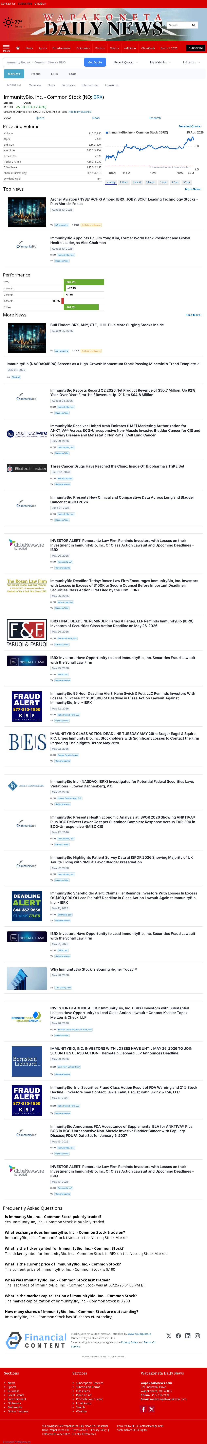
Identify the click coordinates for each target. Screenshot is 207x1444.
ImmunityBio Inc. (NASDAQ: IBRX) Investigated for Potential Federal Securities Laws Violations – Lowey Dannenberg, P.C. (122, 783)
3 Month (150, 182)
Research (155, 118)
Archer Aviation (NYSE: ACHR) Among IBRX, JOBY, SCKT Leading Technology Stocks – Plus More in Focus (124, 201)
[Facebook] (178, 1340)
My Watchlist (158, 62)
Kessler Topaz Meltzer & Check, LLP (75, 1029)
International (90, 85)
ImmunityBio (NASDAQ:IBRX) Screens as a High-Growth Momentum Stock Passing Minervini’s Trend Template (103, 364)
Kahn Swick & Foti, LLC (68, 715)
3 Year (175, 182)
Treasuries (111, 85)
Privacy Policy (129, 1342)
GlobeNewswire (62, 484)
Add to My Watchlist (80, 112)
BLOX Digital (140, 1429)
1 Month (137, 182)
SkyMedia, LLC (65, 915)
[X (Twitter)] (169, 1340)
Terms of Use (80, 1429)
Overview (35, 85)
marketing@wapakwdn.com (168, 1399)
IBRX (97, 97)
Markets (14, 74)
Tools (72, 74)
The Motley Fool (63, 988)
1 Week (124, 182)
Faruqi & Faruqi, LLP (67, 638)
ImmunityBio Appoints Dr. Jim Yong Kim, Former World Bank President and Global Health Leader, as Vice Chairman (120, 240)
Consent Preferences (17, 1442)
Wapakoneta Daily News (77, 1425)
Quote (40, 118)
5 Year (186, 182)
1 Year (163, 182)
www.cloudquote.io (139, 1334)
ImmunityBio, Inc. (66, 255)
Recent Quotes (124, 62)
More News (192, 189)
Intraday (111, 182)
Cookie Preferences (84, 1434)
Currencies (68, 85)
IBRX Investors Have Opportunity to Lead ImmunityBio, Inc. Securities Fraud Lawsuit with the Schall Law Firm (122, 660)
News (51, 85)
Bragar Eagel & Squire (68, 755)
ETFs (54, 74)
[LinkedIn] (188, 1340)
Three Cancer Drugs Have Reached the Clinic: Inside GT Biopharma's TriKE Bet (117, 466)
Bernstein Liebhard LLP (69, 1067)
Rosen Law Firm (65, 602)
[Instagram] (197, 1340)
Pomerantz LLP (65, 562)
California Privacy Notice (56, 1434)
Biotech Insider (65, 478)
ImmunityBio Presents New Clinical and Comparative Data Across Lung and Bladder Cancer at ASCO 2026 (122, 499)
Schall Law (63, 674)
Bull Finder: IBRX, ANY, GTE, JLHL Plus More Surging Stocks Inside (107, 325)
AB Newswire (61, 225)
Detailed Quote (189, 126)
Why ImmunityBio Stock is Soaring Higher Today (93, 969)
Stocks (36, 74)
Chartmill (16, 377)
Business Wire (62, 261)
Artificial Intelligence (91, 225)
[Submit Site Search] (194, 25)
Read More (193, 315)
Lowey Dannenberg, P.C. (69, 798)
